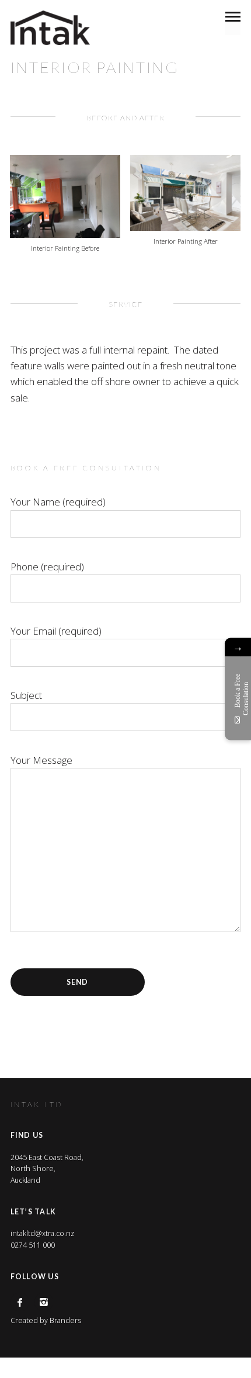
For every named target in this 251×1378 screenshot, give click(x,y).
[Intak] (50, 28)
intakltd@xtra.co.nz (42, 1233)
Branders (65, 1320)
